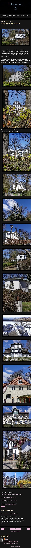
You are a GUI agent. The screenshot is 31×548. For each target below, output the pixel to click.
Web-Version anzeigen (15, 531)
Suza (6, 539)
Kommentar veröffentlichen (9, 514)
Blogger (18, 546)
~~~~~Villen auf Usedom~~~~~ (9, 500)
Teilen (3, 506)
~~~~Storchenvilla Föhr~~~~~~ (8, 497)
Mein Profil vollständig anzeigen (11, 543)
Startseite (15, 528)
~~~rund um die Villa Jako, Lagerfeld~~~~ (11, 494)
